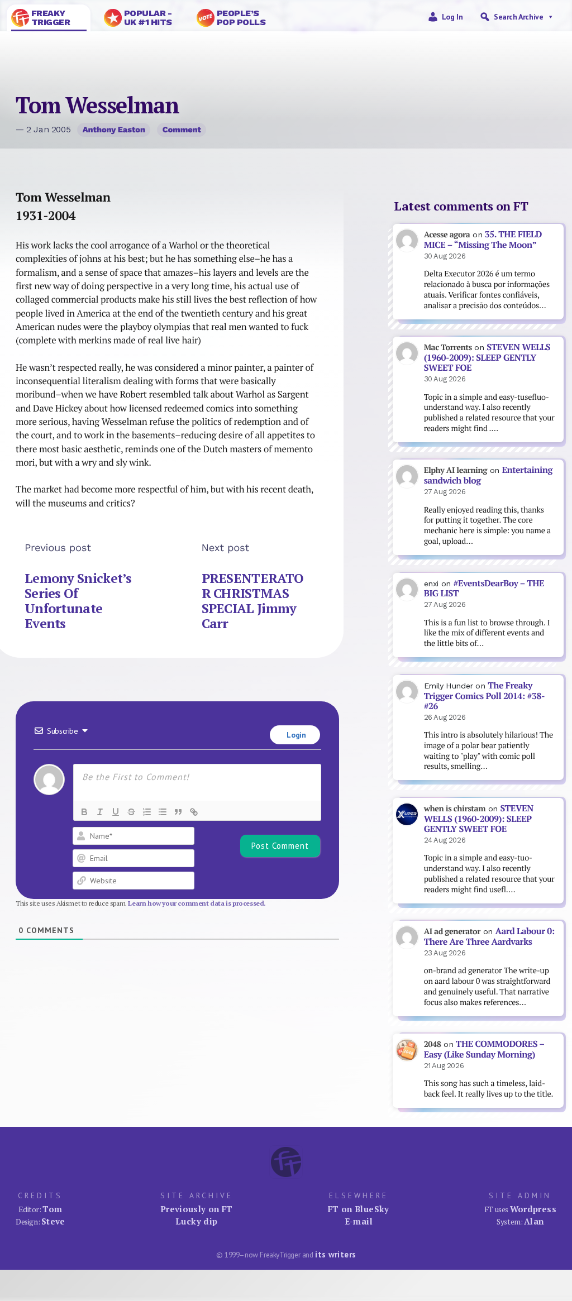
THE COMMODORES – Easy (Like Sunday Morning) (484, 1049)
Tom (52, 1208)
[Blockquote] (178, 812)
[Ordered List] (147, 812)
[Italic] (100, 812)
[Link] (194, 812)
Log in (452, 17)
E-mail (359, 1221)
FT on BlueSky (358, 1208)
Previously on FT (196, 1208)
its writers (335, 1254)
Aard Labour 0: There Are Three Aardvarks (489, 936)
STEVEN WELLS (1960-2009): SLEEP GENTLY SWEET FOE (487, 357)
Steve (53, 1221)
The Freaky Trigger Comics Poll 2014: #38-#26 (484, 696)
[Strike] (131, 812)
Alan (534, 1221)
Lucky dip (196, 1221)
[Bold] (84, 812)
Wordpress (533, 1208)
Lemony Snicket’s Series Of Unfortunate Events (78, 601)
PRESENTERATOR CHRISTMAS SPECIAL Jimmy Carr (253, 601)
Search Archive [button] (518, 17)
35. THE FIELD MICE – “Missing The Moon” (483, 239)
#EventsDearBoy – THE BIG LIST (484, 588)
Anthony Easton (114, 130)
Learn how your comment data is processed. (197, 903)
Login (295, 735)
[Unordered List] (162, 812)
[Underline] (115, 812)
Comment (182, 130)
